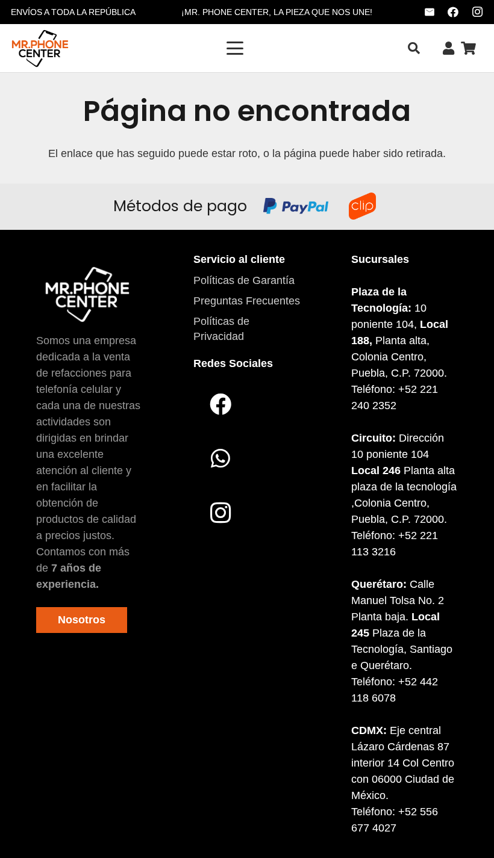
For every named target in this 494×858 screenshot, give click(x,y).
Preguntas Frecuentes (246, 301)
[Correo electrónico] (429, 12)
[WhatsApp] (220, 458)
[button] (235, 48)
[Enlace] (448, 48)
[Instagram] (477, 12)
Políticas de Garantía (244, 280)
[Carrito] (468, 48)
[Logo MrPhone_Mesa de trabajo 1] (40, 48)
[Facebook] (453, 12)
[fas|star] (87, 294)
